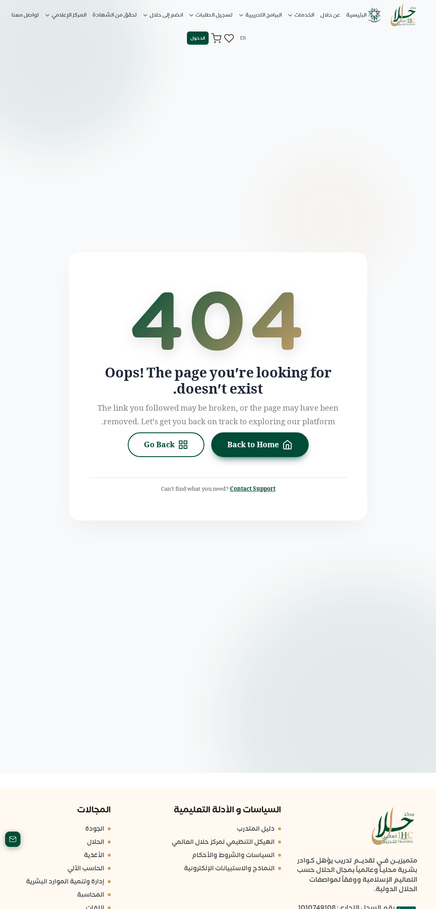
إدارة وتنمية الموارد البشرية (65, 881)
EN (243, 38)
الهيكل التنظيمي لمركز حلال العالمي (223, 842)
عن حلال (330, 14)
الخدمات (303, 14)
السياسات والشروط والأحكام (233, 855)
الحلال (95, 842)
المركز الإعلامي (68, 14)
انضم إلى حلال (166, 14)
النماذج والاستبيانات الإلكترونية (229, 868)
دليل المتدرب (256, 828)
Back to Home (253, 444)
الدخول (197, 38)
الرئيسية (356, 14)
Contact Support (252, 489)
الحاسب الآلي (85, 868)
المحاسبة (90, 894)
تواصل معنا (25, 14)
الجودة (94, 828)
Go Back (159, 444)
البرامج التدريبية (263, 14)
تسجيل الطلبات (214, 14)
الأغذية (94, 855)
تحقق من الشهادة (114, 14)
